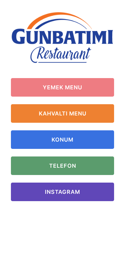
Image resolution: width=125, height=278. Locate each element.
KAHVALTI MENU (62, 113)
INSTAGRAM (62, 192)
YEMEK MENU (62, 87)
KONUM (62, 139)
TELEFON (62, 166)
